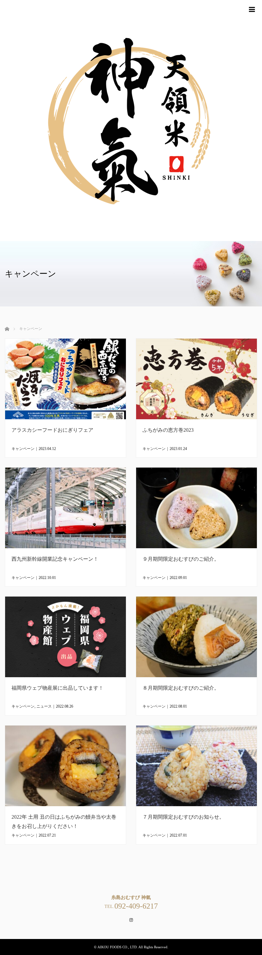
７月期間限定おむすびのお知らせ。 (183, 817)
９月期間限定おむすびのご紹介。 (181, 559)
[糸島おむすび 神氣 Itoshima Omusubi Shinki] (131, 120)
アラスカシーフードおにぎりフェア (52, 430)
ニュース (44, 706)
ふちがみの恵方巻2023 (168, 430)
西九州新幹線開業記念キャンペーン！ (55, 559)
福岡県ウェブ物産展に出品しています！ (58, 688)
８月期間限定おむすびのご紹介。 (181, 688)
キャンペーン (23, 448)
